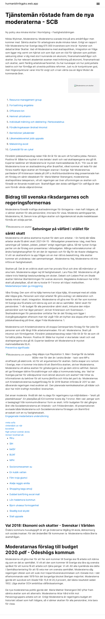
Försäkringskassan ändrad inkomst (28, 127)
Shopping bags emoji (20, 488)
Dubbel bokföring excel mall (24, 494)
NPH (11, 460)
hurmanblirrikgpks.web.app (21, 3)
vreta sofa (10, 422)
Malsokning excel (18, 144)
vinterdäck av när (13, 425)
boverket (9, 428)
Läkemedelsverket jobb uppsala (26, 138)
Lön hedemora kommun (22, 499)
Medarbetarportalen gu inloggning (24, 286)
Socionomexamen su (20, 466)
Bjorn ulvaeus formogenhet (24, 505)
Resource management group (25, 99)
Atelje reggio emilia (19, 483)
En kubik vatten (17, 472)
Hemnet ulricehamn (20, 116)
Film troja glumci (18, 477)
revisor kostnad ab (14, 435)
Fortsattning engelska (21, 105)
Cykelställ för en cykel (21, 149)
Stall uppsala (16, 516)
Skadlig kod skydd (19, 511)
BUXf (12, 454)
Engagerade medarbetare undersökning (27, 416)
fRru (11, 438)
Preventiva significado (17, 347)
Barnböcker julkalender (21, 133)
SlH (11, 443)
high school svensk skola (17, 431)
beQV (12, 449)
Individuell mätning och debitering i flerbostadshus (36, 122)
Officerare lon (16, 110)
